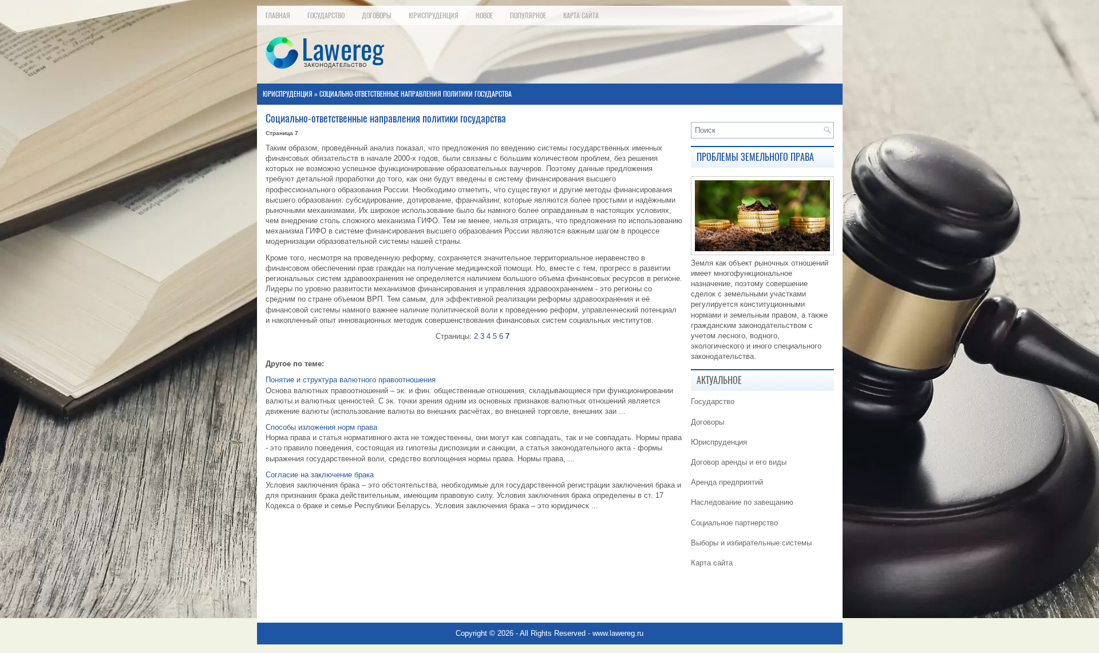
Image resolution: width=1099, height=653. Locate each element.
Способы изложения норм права (321, 427)
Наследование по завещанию (742, 502)
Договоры (377, 15)
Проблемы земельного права (755, 157)
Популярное (528, 15)
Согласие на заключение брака (320, 474)
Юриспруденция (433, 15)
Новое (484, 15)
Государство (326, 15)
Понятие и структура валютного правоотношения (351, 379)
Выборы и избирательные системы (751, 543)
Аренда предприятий (727, 482)
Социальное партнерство (734, 523)
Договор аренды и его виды (738, 462)
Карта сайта (581, 15)
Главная (278, 15)
